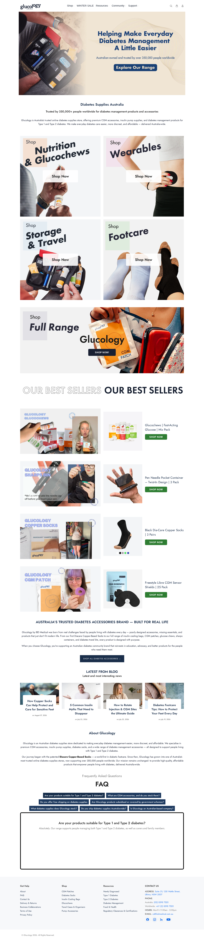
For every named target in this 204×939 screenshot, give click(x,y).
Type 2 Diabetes (110, 899)
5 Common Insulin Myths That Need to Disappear (81, 709)
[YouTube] (168, 919)
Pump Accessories (70, 910)
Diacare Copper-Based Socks (88, 636)
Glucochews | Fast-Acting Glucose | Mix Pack (161, 427)
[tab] (74, 795)
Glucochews (67, 903)
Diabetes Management (113, 903)
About (23, 891)
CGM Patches (68, 891)
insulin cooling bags (133, 636)
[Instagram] (154, 919)
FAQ (22, 895)
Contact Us (25, 899)
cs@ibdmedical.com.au (163, 914)
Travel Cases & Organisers (73, 907)
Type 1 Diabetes (110, 895)
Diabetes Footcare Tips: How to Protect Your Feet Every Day (164, 709)
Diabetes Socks (68, 895)
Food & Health (109, 907)
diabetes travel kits (89, 639)
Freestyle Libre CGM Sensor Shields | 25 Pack (163, 584)
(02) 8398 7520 (161, 902)
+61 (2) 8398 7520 (165, 906)
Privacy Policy (26, 914)
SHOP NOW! (102, 352)
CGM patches (151, 636)
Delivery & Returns (28, 903)
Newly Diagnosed (111, 891)
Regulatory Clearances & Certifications (120, 910)
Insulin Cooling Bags (71, 899)
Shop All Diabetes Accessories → (102, 658)
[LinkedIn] (161, 919)
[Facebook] (147, 919)
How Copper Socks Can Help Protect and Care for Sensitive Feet (39, 705)
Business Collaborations (30, 907)
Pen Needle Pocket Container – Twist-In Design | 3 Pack (164, 479)
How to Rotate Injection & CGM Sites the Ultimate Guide (123, 709)
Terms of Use (26, 910)
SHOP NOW (156, 437)
